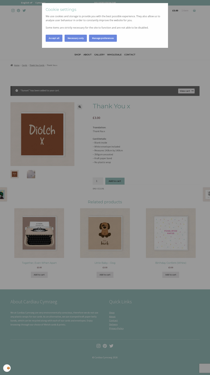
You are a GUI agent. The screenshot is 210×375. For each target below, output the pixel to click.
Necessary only (76, 38)
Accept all (54, 38)
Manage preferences (103, 38)
